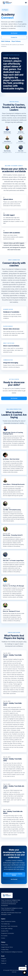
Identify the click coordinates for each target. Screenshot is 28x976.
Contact (3, 938)
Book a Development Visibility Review (14, 874)
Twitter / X (3, 961)
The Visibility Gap (5, 923)
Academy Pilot (4, 931)
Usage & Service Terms (7, 947)
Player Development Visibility (8, 921)
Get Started (14, 33)
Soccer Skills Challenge (6, 928)
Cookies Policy (4, 949)
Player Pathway (16, 41)
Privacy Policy (4, 944)
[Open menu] (26, 3)
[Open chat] (25, 973)
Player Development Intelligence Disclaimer (11, 952)
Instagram (3, 958)
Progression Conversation (7, 933)
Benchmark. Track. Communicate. (9, 926)
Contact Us (14, 37)
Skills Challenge (5, 41)
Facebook (3, 963)
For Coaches (4, 935)
